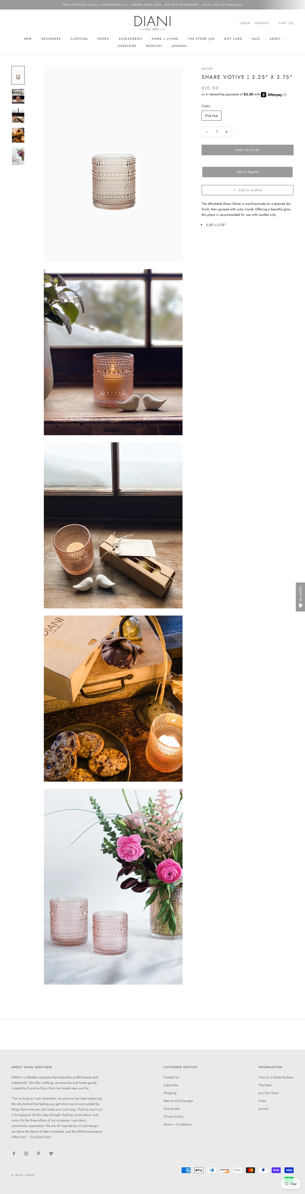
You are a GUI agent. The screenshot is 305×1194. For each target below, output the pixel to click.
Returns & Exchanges (178, 1100)
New (28, 39)
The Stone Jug (201, 39)
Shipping (170, 1092)
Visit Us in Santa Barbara (276, 1077)
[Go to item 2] (18, 96)
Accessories (130, 39)
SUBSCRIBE (127, 46)
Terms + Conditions (178, 1124)
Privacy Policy (173, 1116)
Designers (51, 39)
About (275, 39)
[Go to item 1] (18, 75)
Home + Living (165, 39)
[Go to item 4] (18, 135)
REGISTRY (154, 46)
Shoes (103, 39)
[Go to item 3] (18, 115)
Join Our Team (269, 1092)
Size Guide (171, 1108)
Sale (256, 39)
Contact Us (171, 1077)
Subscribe (171, 1085)
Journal (179, 46)
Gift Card (233, 39)
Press (262, 1100)
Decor (207, 69)
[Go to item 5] (18, 156)
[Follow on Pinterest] (38, 1153)
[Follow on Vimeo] (51, 1153)
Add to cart (247, 150)
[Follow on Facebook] (13, 1153)
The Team (265, 1085)
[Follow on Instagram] (26, 1153)
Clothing (79, 39)
